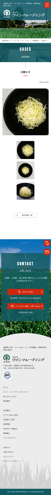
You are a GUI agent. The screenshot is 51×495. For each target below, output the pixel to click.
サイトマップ (8, 456)
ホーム (5, 387)
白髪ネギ (44, 40)
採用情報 (6, 424)
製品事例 (35, 40)
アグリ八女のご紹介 (10, 415)
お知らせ (6, 447)
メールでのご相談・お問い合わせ (27, 306)
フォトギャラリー (10, 438)
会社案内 (6, 410)
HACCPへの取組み (10, 429)
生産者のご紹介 (9, 420)
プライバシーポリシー (11, 461)
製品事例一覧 (26, 215)
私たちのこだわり (10, 396)
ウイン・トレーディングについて (15, 392)
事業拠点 (6, 433)
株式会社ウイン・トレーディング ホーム (15, 40)
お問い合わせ (8, 452)
